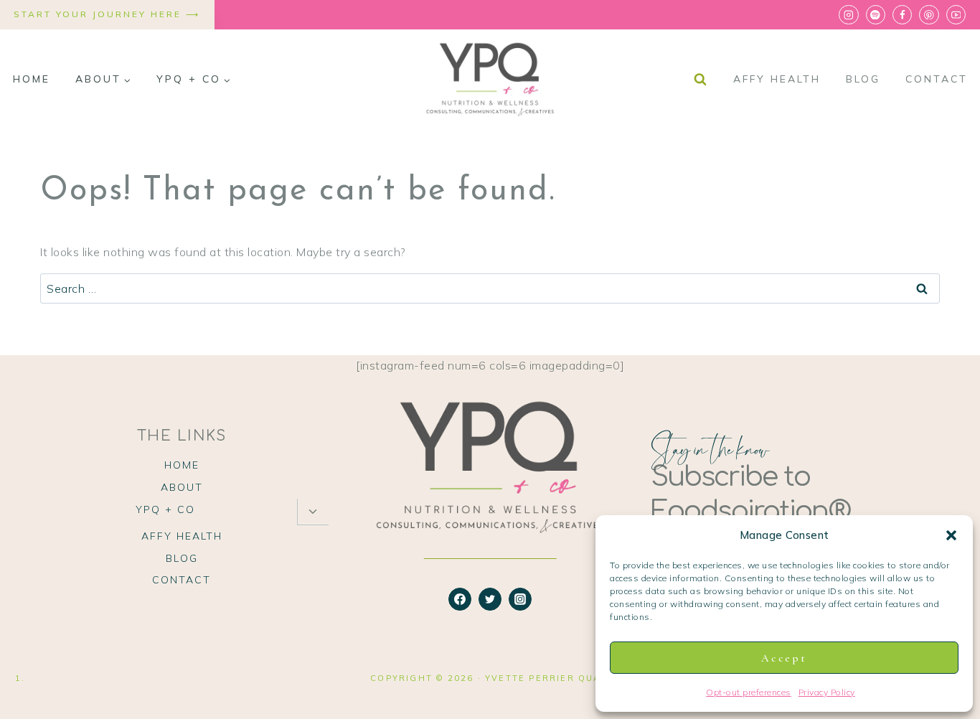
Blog (863, 78)
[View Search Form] (700, 80)
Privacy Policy (826, 692)
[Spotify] (875, 14)
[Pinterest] (928, 14)
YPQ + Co (165, 509)
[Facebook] (902, 14)
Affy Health (777, 78)
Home (31, 78)
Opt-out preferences (748, 692)
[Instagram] (848, 14)
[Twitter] (490, 599)
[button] (951, 535)
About (182, 487)
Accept (783, 658)
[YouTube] (956, 14)
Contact (936, 78)
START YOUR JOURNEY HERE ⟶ (107, 14)
